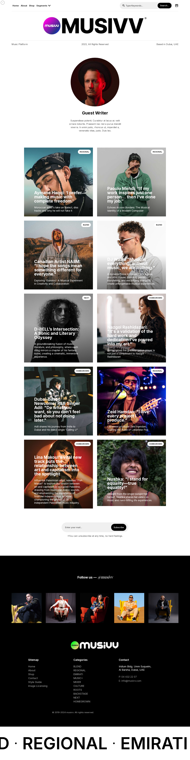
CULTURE (78, 685)
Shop (31, 5)
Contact (33, 678)
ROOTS (77, 689)
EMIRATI (78, 674)
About (24, 5)
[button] (44, 5)
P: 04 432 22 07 (128, 676)
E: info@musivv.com (130, 680)
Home (16, 5)
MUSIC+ (78, 678)
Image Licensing (37, 685)
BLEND (86, 225)
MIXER (77, 682)
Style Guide (35, 682)
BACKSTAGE (80, 693)
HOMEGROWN (155, 298)
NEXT (86, 298)
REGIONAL (84, 152)
